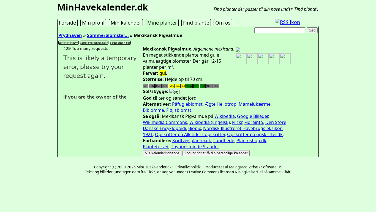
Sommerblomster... (108, 35)
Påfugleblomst (187, 104)
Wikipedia (224, 116)
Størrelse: (153, 79)
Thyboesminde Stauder (195, 147)
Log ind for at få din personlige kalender (216, 153)
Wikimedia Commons (165, 122)
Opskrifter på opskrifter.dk (255, 134)
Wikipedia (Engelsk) (209, 122)
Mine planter (162, 22)
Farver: (150, 73)
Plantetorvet (156, 147)
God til (150, 98)
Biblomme (153, 110)
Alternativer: (157, 104)
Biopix (194, 128)
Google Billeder (252, 116)
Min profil (93, 22)
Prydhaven (70, 35)
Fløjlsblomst (178, 110)
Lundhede (223, 140)
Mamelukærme (255, 104)
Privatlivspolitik (188, 167)
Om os (223, 22)
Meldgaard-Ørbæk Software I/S (255, 167)
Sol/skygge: (155, 91)
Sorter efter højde (120, 42)
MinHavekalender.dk (102, 7)
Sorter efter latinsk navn (94, 42)
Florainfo (253, 122)
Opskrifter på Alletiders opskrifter (190, 134)
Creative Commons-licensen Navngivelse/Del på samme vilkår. (239, 171)
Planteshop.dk (251, 140)
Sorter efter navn (68, 42)
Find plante (196, 22)
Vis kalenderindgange (162, 153)
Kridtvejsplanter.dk (191, 140)
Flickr (237, 122)
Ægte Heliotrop (220, 104)
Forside (67, 22)
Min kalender (126, 22)
